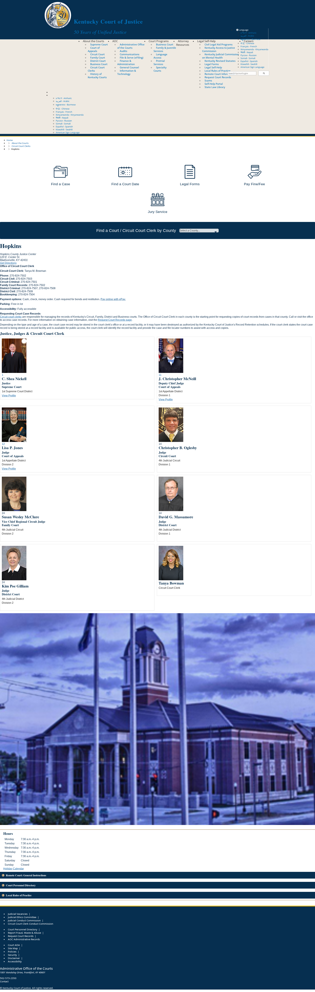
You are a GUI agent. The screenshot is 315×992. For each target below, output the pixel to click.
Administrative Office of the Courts (131, 46)
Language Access (160, 56)
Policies (12, 951)
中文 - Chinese (62, 108)
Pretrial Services (159, 62)
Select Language (57, 95)
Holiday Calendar (13, 868)
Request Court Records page (115, 319)
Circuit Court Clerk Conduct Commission (30, 923)
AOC (115, 41)
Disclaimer (14, 958)
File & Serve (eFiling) (131, 57)
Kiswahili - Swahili (249, 64)
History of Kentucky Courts (97, 75)
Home (10, 140)
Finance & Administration (126, 62)
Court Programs (159, 41)
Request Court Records (218, 77)
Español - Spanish (249, 61)
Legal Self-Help (206, 41)
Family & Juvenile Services (165, 49)
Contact (53, 92)
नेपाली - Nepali (247, 52)
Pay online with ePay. (113, 299)
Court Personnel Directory (22, 929)
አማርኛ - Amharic (248, 32)
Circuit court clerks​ (10, 316)
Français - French (249, 46)
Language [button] (243, 29)
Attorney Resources (182, 43)
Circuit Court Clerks (96, 69)
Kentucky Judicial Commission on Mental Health (220, 56)
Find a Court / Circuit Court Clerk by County (136, 230)
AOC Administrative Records (24, 939)
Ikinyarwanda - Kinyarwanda (254, 49)
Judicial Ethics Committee (22, 917)
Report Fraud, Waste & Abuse (24, 932)
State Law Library (215, 87)
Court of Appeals (94, 49)
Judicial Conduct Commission (24, 920)
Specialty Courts (160, 69)
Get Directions (8, 263)
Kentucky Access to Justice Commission (218, 49)
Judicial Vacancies (18, 913)
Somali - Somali (248, 58)
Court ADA (14, 945)
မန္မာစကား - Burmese (66, 104)
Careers (248, 41)
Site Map (13, 948)
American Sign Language (252, 67)
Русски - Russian (249, 55)
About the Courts (93, 41)
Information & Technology (126, 72)
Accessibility (15, 961)
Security (12, 954)
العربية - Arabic (247, 35)
